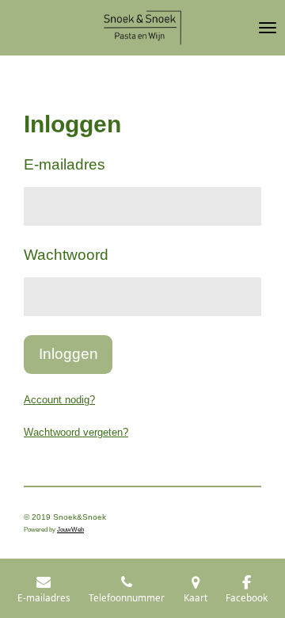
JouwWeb (70, 529)
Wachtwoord (66, 254)
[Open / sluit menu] (267, 27)
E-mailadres (64, 164)
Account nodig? (59, 400)
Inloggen (68, 353)
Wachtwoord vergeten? (76, 432)
